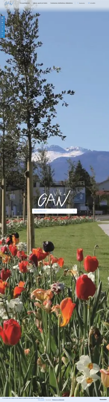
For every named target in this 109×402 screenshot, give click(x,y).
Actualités (92, 3)
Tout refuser (48, 399)
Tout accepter (41, 399)
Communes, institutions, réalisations (61, 3)
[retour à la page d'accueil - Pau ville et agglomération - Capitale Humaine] (9, 5)
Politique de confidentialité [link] (58, 399)
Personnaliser (103, 399)
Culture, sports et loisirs (40, 3)
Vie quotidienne (25, 3)
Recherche (82, 3)
